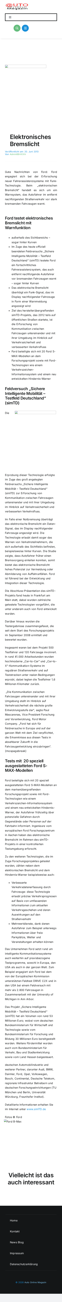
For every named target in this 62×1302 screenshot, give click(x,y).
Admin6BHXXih (18, 154)
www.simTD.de (36, 1109)
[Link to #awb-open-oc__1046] (17, 28)
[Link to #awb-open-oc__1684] (25, 28)
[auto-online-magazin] (17, 4)
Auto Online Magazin (35, 1282)
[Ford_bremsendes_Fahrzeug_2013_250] (25, 66)
